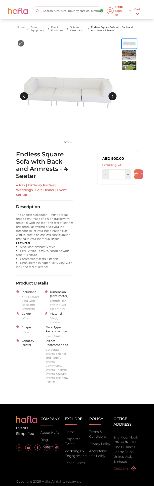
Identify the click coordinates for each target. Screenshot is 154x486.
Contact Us (49, 447)
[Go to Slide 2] (68, 141)
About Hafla (50, 432)
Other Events (75, 463)
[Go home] (26, 419)
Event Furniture (57, 29)
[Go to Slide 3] (71, 141)
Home (20, 27)
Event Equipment (37, 29)
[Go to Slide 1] (66, 141)
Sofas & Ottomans (76, 29)
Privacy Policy (99, 444)
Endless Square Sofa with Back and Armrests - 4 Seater (112, 29)
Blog (44, 440)
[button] (68, 92)
